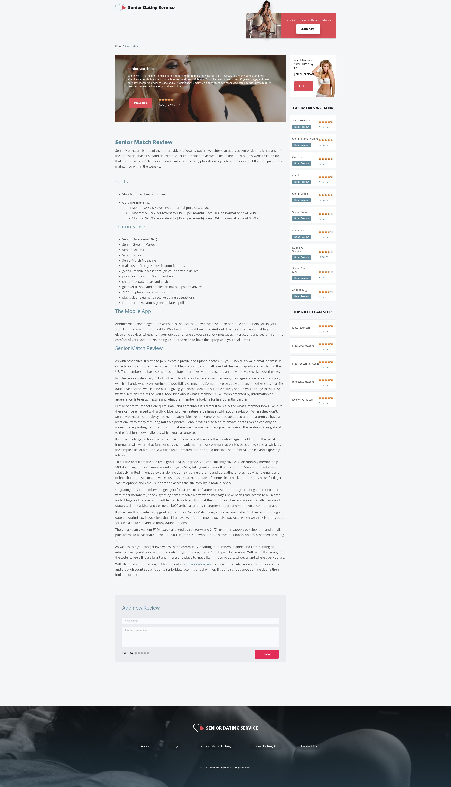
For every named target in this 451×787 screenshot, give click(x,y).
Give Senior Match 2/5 (139, 653)
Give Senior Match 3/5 (142, 653)
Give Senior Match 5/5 (148, 653)
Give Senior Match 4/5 (145, 653)
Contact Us (309, 746)
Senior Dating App (266, 746)
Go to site (323, 127)
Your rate (127, 652)
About (145, 746)
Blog (174, 746)
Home (118, 46)
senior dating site (199, 564)
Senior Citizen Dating (215, 746)
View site (140, 103)
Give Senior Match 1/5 (136, 653)
